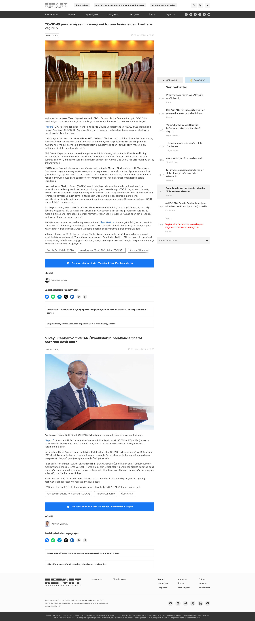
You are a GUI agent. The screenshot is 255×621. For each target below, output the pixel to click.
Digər (169, 14)
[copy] (85, 297)
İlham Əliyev (82, 5)
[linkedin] (204, 14)
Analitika (203, 583)
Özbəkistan (127, 493)
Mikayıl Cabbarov (106, 493)
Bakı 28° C (199, 80)
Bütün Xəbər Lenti (168, 240)
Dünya (202, 579)
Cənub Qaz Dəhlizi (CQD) (60, 250)
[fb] (186, 14)
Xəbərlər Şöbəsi (59, 280)
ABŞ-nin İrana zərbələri (164, 5)
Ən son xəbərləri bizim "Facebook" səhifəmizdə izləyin (102, 263)
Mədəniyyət (184, 587)
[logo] (56, 5)
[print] (78, 297)
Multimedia (204, 587)
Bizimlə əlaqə (119, 579)
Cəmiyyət (182, 579)
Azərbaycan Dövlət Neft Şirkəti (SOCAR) (101, 250)
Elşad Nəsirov (107, 222)
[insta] (190, 14)
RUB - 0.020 (171, 80)
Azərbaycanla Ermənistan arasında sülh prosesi (120, 5)
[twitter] (199, 14)
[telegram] (195, 14)
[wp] (53, 297)
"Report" (49, 440)
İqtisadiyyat (163, 583)
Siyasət (161, 579)
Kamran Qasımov (60, 524)
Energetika (52, 35)
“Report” (49, 126)
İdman (181, 583)
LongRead (162, 587)
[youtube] (208, 14)
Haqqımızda (96, 579)
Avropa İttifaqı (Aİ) (140, 250)
